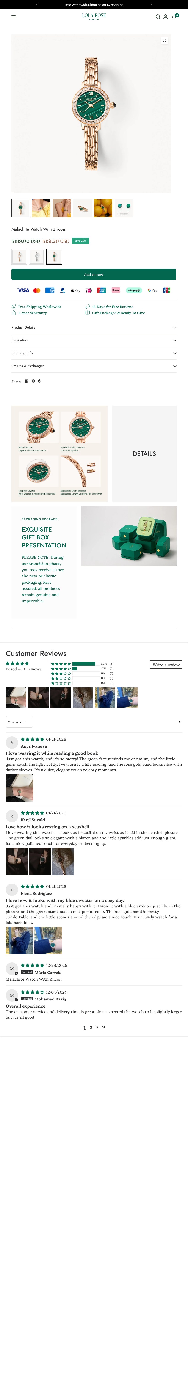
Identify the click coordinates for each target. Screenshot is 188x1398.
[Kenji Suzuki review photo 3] (63, 861)
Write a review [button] (166, 664)
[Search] (158, 17)
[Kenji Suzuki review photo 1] (17, 861)
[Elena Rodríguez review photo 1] (19, 940)
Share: (16, 381)
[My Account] (165, 17)
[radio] (19, 257)
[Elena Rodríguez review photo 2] (48, 940)
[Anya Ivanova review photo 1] (19, 788)
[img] (33, 739)
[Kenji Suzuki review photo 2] (40, 861)
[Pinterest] (39, 381)
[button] (61, 664)
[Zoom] (164, 40)
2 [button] (91, 1027)
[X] (33, 381)
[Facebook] (27, 381)
